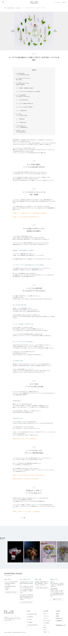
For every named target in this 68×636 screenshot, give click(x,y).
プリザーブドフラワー (11, 7)
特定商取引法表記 (59, 618)
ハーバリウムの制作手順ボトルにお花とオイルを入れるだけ (23, 96)
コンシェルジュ (46, 616)
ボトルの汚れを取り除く (24, 99)
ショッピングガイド (46, 620)
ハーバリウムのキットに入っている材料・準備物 (23, 79)
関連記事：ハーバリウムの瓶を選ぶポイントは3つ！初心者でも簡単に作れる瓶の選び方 (30, 213)
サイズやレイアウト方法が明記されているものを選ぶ (29, 91)
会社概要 (57, 613)
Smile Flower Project (32, 614)
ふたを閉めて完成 (22, 110)
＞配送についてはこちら (57, 599)
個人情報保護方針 (59, 620)
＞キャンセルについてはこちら (26, 602)
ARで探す (45, 632)
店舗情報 (57, 616)
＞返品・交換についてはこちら (41, 587)
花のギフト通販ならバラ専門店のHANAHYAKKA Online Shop (15, 632)
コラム (44, 625)
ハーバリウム (18, 7)
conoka (29, 619)
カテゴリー (45, 629)
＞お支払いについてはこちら (11, 592)
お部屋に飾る (21, 118)
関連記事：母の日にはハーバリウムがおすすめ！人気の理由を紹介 (26, 478)
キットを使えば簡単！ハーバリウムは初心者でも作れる (22, 74)
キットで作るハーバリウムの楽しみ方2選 (21, 114)
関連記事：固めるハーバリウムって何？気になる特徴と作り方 (25, 438)
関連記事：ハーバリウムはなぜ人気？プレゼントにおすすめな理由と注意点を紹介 (29, 475)
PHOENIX (29, 622)
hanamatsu (30, 616)
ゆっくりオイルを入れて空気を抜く (26, 107)
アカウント (45, 613)
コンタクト (45, 618)
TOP (5, 7)
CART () (64, 2)
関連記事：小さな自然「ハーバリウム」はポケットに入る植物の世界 (26, 511)
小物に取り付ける (22, 122)
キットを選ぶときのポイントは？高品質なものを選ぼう (22, 84)
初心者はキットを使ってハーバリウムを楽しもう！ (21, 131)
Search (58, 2)
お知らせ (44, 627)
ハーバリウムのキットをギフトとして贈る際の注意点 (21, 126)
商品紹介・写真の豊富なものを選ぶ (26, 88)
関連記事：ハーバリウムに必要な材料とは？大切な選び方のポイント (26, 216)
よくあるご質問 (46, 622)
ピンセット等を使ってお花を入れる (26, 103)
